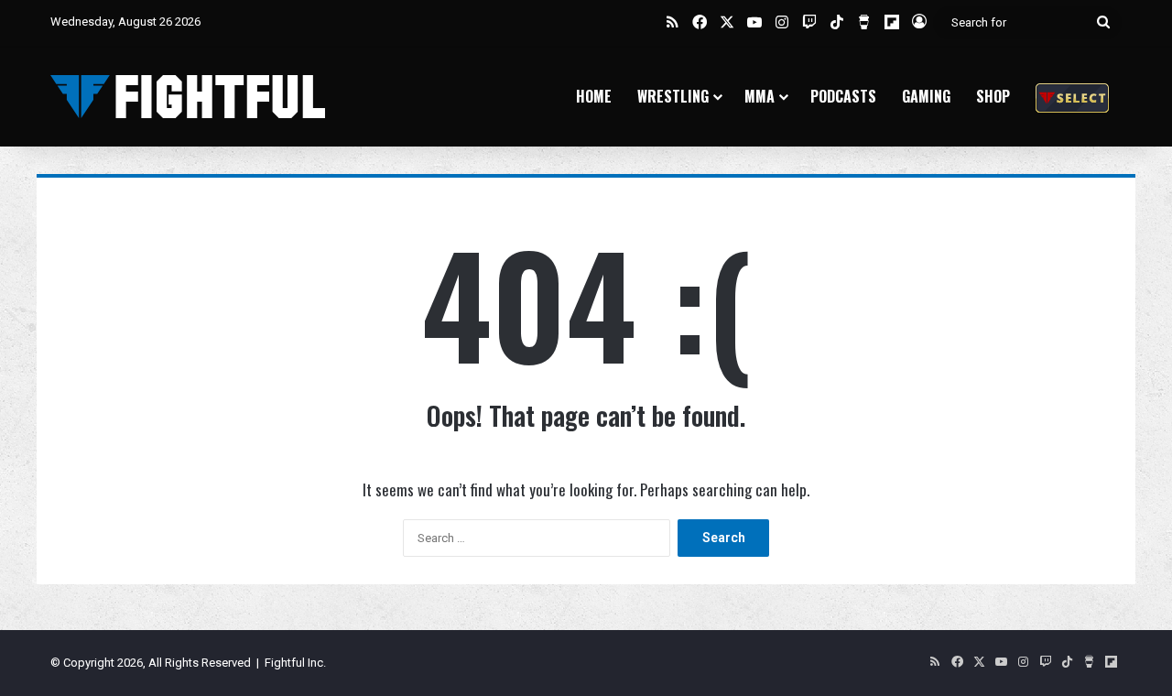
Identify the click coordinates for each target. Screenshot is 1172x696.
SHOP (993, 96)
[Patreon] (1072, 97)
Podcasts (843, 96)
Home (594, 96)
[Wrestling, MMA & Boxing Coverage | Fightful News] (187, 96)
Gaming (926, 96)
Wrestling (673, 96)
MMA (759, 96)
